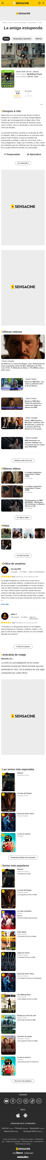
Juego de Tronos (23, 953)
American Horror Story (25, 814)
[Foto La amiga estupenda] (6, 533)
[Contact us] (39, 1101)
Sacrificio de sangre (24, 1036)
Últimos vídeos (11, 468)
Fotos (5, 525)
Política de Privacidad (13, 1141)
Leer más (5, 604)
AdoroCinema (9, 1131)
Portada (4, 22)
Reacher (20, 773)
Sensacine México (30, 1131)
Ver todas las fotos (23, 555)
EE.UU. (30, 76)
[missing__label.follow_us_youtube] (7, 1101)
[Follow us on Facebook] (13, 1101)
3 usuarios (14, 572)
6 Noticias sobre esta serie (23, 460)
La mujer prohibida (24, 911)
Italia (36, 76)
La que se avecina (23, 834)
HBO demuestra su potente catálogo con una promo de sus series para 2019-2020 (35, 444)
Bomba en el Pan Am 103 (26, 1015)
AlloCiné (5, 1128)
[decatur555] (4, 570)
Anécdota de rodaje (14, 654)
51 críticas (24, 617)
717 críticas (23, 572)
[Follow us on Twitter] (20, 1101)
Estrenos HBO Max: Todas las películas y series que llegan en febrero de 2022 (33, 404)
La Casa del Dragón (24, 793)
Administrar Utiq (27, 1141)
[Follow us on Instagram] (26, 1101)
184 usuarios (15, 617)
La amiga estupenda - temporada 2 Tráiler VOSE (33, 474)
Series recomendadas (20, 22)
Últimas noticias (12, 331)
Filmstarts (18, 1128)
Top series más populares (23, 1081)
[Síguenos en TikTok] (33, 1101)
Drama (36, 72)
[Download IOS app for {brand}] (19, 1115)
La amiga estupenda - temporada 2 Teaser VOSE (33, 488)
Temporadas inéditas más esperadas (23, 857)
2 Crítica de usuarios (23, 646)
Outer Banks (21, 932)
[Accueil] (21, 3)
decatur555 (16, 569)
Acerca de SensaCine (10, 1139)
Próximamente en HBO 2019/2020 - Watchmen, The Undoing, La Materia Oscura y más (35, 503)
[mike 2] (4, 616)
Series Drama (32, 22)
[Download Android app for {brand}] (26, 1115)
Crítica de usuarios (13, 563)
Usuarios (17, 91)
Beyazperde (34, 1128)
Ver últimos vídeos (23, 517)
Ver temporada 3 (23, 163)
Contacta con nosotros (26, 1139)
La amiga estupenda (23, 28)
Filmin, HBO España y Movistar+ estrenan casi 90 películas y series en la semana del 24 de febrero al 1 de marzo (34, 425)
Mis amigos (28, 91)
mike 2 (14, 614)
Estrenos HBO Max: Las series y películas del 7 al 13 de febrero (34, 384)
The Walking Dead (24, 995)
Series (10, 22)
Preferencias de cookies (23, 1144)
